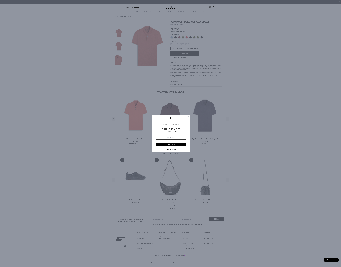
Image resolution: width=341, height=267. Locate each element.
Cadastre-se (171, 145)
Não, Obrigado (171, 149)
